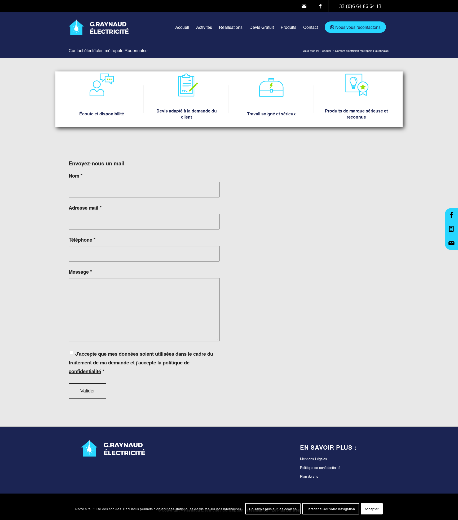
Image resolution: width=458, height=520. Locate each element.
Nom (75, 175)
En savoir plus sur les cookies (273, 508)
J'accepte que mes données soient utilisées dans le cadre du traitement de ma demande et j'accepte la (141, 362)
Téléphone (82, 239)
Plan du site (309, 476)
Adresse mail (85, 207)
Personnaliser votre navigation (330, 508)
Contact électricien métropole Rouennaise (108, 50)
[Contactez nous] (451, 243)
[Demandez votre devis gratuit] (451, 229)
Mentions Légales (313, 458)
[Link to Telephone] (358, 6)
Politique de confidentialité (320, 467)
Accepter (372, 508)
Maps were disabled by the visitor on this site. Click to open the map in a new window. (321, 297)
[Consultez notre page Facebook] (451, 215)
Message (80, 271)
